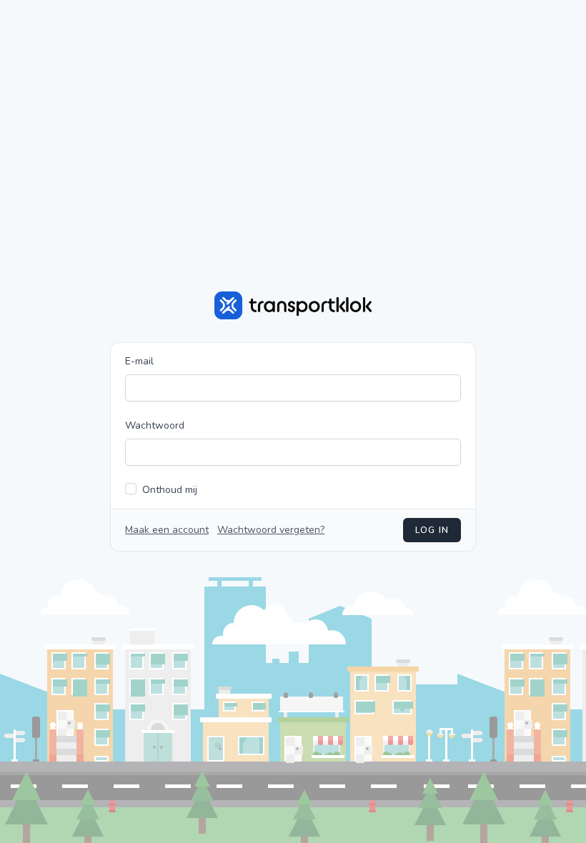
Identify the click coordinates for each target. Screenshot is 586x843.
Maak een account (167, 530)
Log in (432, 530)
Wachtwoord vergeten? (270, 530)
